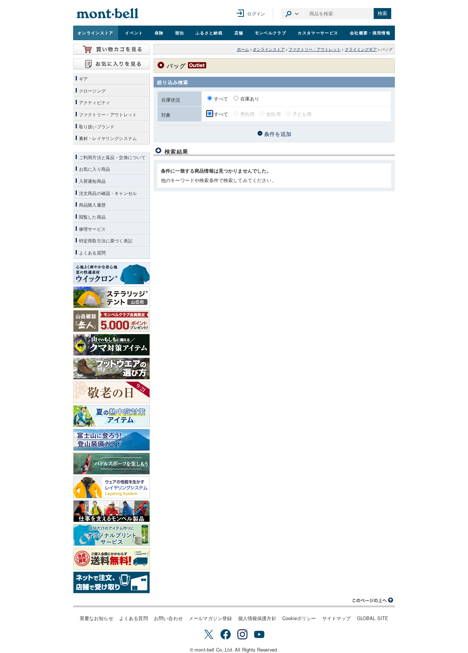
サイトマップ (336, 618)
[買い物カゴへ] (111, 49)
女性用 (273, 113)
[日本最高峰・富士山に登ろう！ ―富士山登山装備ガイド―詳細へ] (111, 440)
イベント (134, 32)
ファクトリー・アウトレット (314, 49)
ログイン (256, 13)
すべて (222, 98)
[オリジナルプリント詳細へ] (111, 535)
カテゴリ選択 (292, 13)
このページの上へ (373, 600)
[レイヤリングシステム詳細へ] (111, 487)
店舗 (239, 32)
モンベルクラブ (270, 32)
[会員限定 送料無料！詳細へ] (111, 559)
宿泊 (179, 32)
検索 (382, 13)
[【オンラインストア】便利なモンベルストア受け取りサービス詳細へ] (111, 582)
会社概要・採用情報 (370, 32)
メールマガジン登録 (210, 618)
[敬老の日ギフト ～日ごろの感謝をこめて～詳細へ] (111, 392)
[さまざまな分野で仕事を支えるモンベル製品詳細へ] (111, 511)
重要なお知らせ (96, 618)
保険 (159, 32)
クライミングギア (361, 49)
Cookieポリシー (299, 618)
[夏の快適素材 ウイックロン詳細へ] (111, 273)
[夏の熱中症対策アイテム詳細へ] (111, 416)
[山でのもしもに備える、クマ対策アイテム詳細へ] (111, 345)
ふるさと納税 (209, 32)
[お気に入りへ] (111, 63)
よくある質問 (133, 618)
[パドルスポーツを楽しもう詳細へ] (111, 464)
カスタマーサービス (318, 32)
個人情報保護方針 (257, 618)
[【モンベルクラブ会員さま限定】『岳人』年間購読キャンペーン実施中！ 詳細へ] (111, 321)
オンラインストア (96, 32)
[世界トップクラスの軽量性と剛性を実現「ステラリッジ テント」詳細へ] (111, 297)
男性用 (247, 113)
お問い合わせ (168, 618)
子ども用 (302, 113)
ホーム (243, 49)
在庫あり (250, 98)
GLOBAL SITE (373, 618)
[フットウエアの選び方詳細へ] (111, 369)
